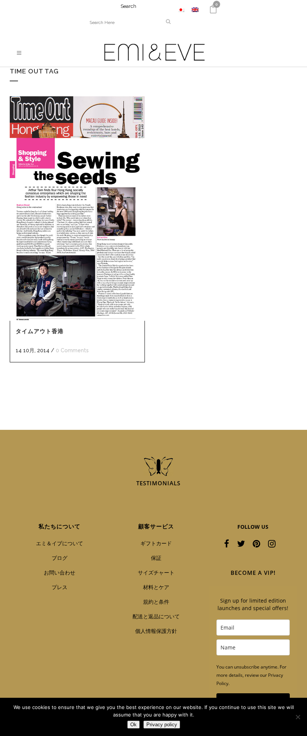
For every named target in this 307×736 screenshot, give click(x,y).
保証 (156, 557)
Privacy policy (161, 724)
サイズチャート (156, 572)
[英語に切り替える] (195, 9)
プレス (59, 587)
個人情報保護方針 (156, 630)
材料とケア (156, 587)
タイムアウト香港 (40, 331)
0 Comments (72, 350)
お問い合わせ (59, 572)
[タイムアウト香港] (77, 208)
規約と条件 (156, 601)
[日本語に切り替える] (181, 9)
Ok (133, 724)
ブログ (59, 557)
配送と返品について (156, 616)
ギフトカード (156, 543)
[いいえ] (297, 717)
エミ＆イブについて (59, 543)
